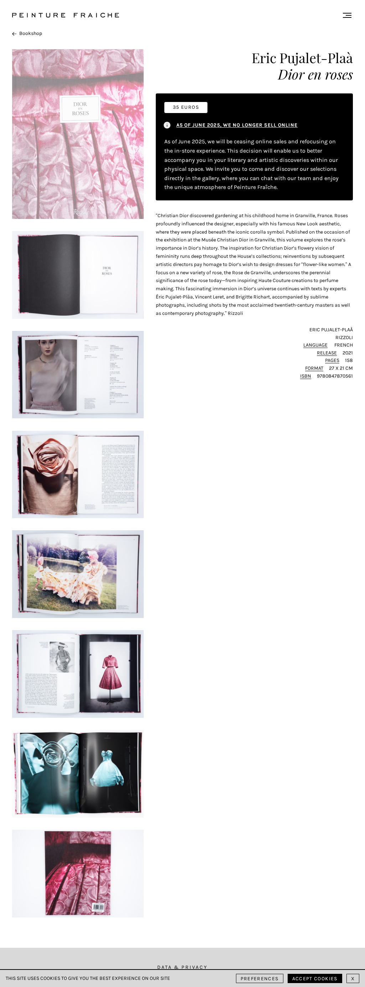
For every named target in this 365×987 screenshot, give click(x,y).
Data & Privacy (182, 967)
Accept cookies (315, 978)
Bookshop (30, 33)
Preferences (260, 978)
